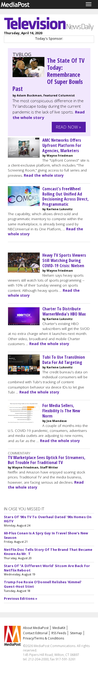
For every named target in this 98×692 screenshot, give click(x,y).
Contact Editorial (35, 633)
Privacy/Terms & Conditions (43, 638)
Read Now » (68, 127)
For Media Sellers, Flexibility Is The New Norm (61, 410)
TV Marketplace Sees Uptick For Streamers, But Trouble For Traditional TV (46, 460)
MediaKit (59, 628)
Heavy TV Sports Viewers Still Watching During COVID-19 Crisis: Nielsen (64, 260)
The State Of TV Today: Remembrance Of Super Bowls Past (48, 74)
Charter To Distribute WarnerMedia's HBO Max (64, 311)
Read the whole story (44, 175)
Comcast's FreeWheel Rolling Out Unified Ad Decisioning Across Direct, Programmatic (65, 196)
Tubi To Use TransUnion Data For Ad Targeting (63, 359)
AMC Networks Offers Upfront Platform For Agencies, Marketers (61, 145)
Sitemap (76, 633)
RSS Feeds (58, 633)
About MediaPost (36, 628)
